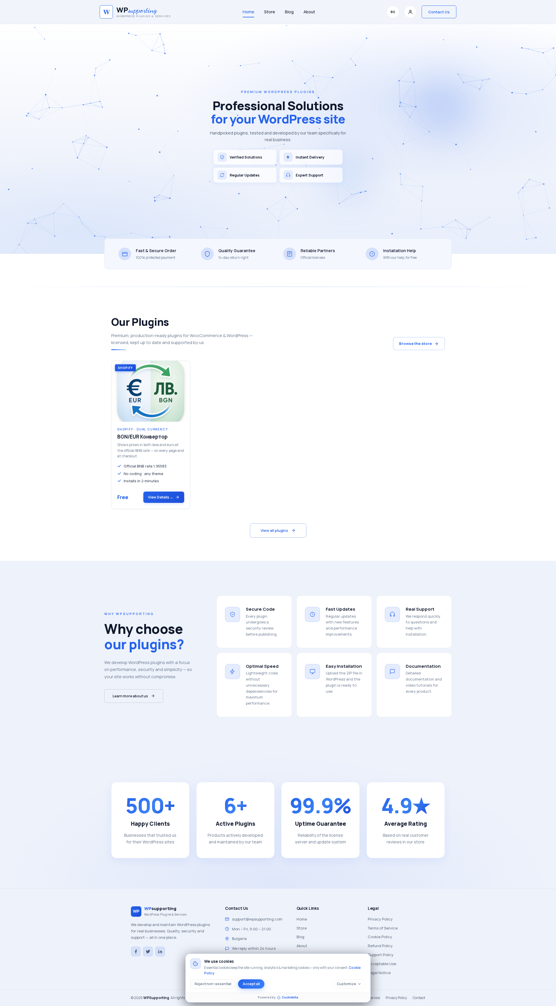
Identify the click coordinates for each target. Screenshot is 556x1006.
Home (248, 11)
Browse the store (415, 343)
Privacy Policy (380, 919)
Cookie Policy (380, 936)
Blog (289, 11)
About (309, 11)
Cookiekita (290, 997)
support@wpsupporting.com (257, 919)
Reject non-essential (213, 983)
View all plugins (274, 530)
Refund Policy (380, 945)
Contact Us (439, 11)
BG (393, 12)
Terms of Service (383, 928)
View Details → (160, 497)
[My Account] (410, 12)
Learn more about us (130, 695)
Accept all (251, 983)
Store (269, 11)
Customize (346, 983)
